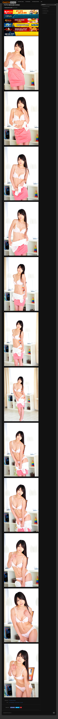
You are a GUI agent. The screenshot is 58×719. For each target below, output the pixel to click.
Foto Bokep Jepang (21, 1)
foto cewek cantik (17, 702)
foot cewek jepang (11, 702)
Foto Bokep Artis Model (35, 1)
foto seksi (21, 702)
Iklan (41, 1)
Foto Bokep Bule (27, 1)
